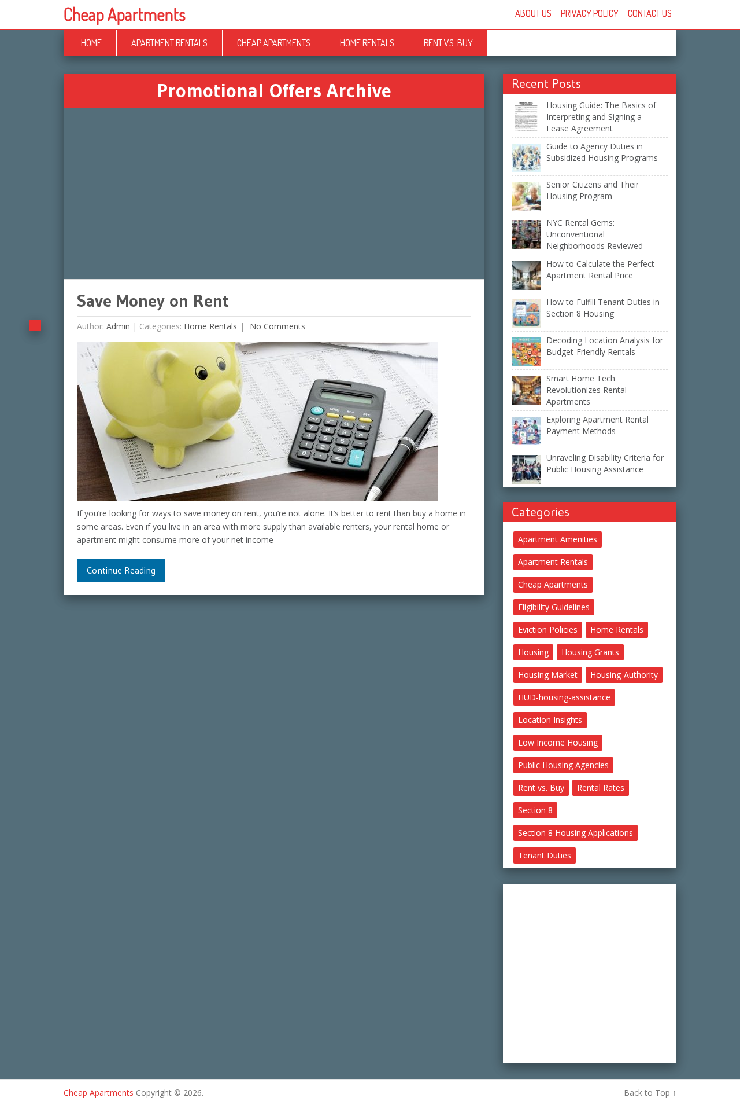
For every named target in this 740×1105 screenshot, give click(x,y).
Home (91, 43)
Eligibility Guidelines (554, 606)
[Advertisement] (274, 193)
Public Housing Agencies (563, 764)
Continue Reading (121, 570)
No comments (276, 326)
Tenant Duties (544, 855)
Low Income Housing (558, 742)
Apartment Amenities (557, 539)
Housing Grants (590, 652)
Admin (118, 326)
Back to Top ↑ (650, 1092)
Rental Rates (600, 787)
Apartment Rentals (169, 43)
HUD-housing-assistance (564, 697)
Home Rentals (367, 43)
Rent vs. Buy (448, 43)
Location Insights (550, 719)
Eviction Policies (548, 629)
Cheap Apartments (125, 14)
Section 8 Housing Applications (575, 832)
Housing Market (548, 674)
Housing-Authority (624, 674)
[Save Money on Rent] (257, 424)
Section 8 (535, 810)
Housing (533, 652)
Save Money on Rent (153, 300)
